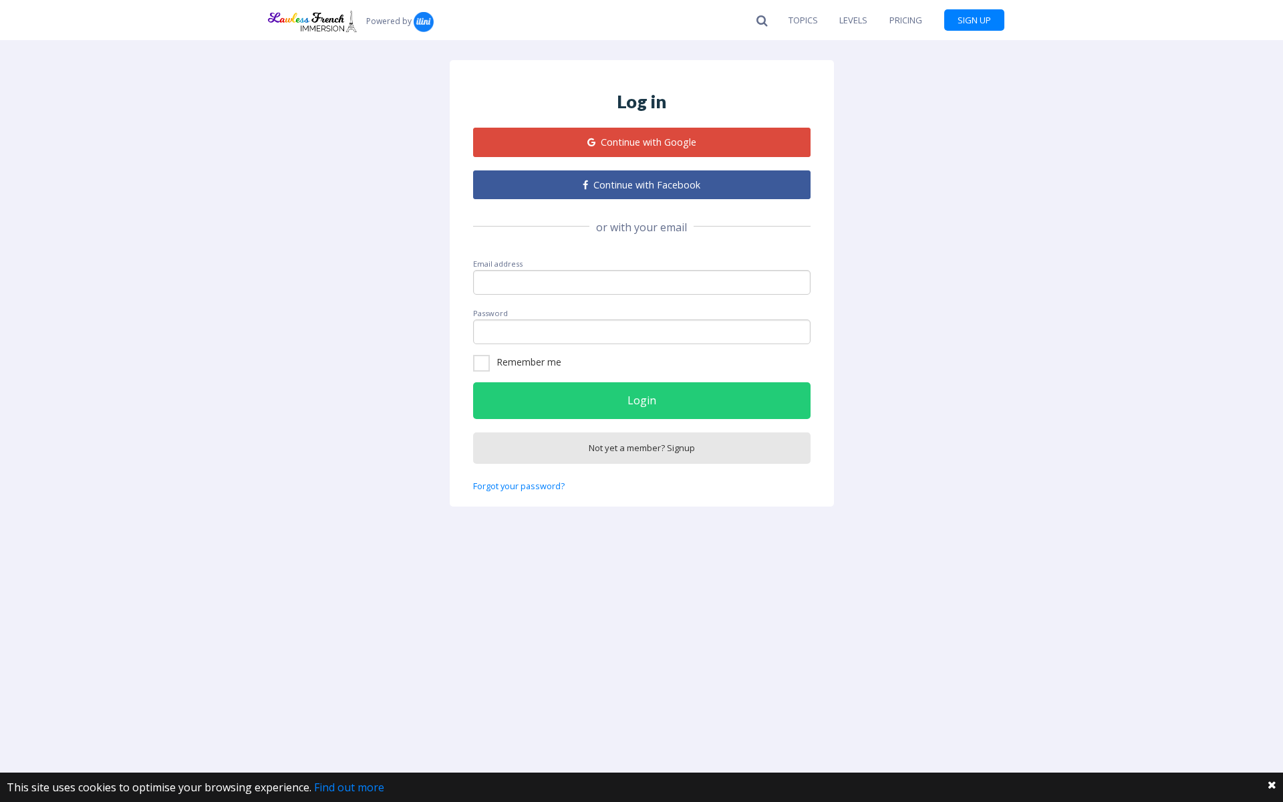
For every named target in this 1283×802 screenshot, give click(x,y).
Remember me (528, 362)
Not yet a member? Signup (642, 448)
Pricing (905, 20)
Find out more (349, 787)
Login (641, 400)
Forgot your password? (519, 486)
